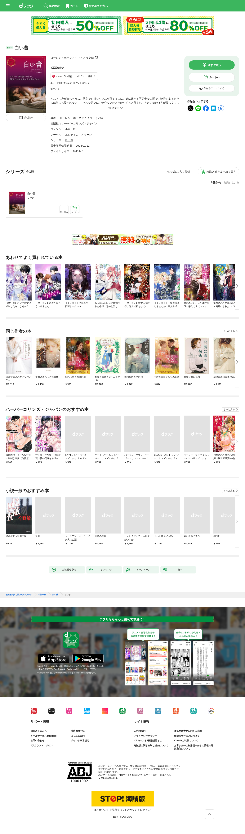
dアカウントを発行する (108, 809)
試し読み (28, 117)
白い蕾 (31, 193)
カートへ (214, 77)
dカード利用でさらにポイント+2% (69, 83)
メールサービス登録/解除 (43, 735)
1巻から (216, 182)
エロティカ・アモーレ (78, 134)
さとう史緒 (87, 57)
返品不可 (55, 89)
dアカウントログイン (42, 745)
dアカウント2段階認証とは (148, 740)
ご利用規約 (139, 730)
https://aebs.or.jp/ (109, 778)
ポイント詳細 (85, 76)
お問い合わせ (37, 740)
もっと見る (229, 331)
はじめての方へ (39, 730)
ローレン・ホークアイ (64, 57)
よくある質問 (78, 735)
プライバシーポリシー (145, 735)
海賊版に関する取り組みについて (151, 745)
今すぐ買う (214, 65)
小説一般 (70, 129)
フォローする (96, 58)
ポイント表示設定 (80, 740)
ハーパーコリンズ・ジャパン (79, 123)
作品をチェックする (214, 88)
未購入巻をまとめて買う (221, 171)
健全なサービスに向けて (186, 735)
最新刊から (231, 182)
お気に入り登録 (180, 171)
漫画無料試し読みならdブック (19, 595)
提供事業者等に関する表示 (188, 730)
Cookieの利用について (186, 740)
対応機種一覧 (78, 730)
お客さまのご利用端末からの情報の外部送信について (193, 747)
